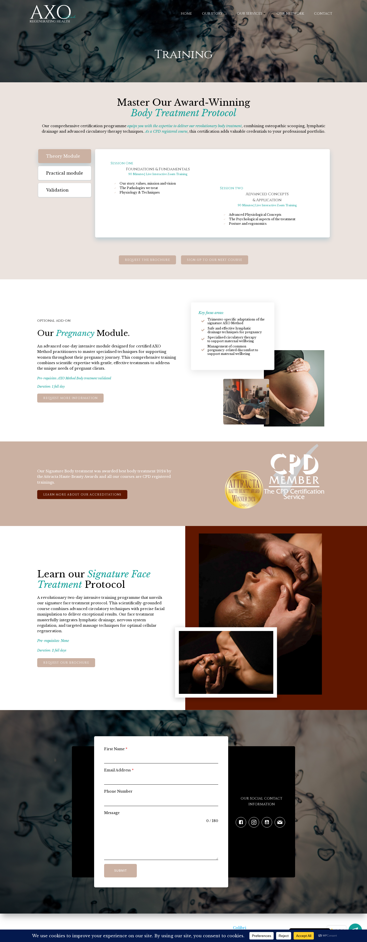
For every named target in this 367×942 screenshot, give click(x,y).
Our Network (290, 13)
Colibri (239, 928)
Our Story (212, 13)
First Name (115, 749)
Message (112, 813)
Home (186, 13)
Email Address (119, 770)
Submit (120, 870)
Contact (323, 13)
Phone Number (118, 791)
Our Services (249, 13)
